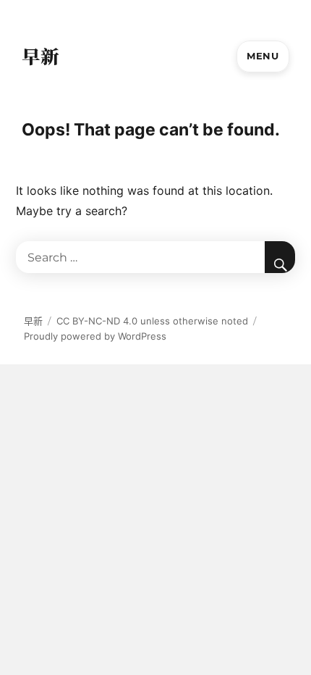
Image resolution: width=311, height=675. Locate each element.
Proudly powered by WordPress (95, 336)
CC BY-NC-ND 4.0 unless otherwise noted (152, 321)
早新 (40, 56)
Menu (262, 56)
